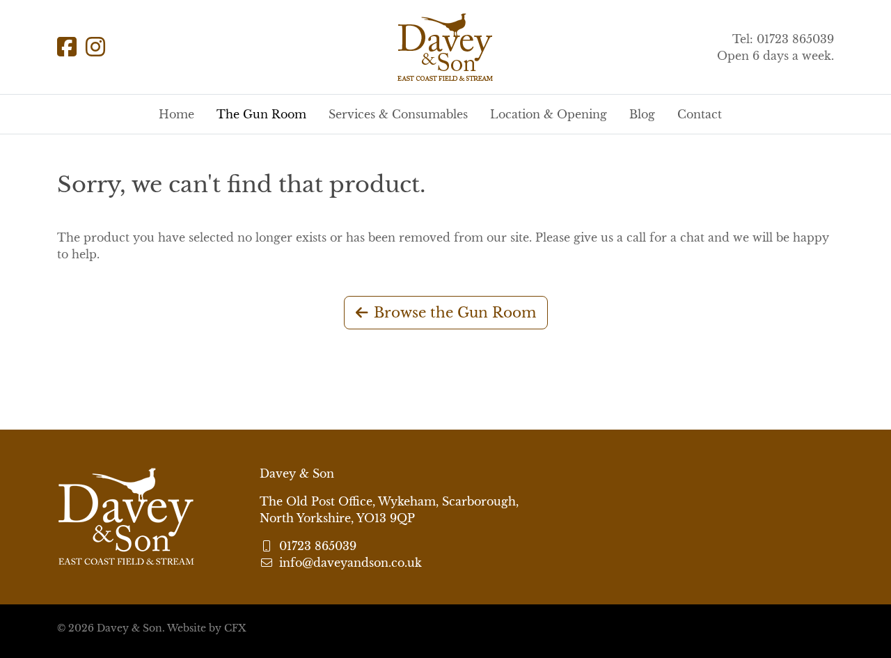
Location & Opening (548, 114)
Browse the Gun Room (455, 312)
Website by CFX (206, 628)
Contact (699, 114)
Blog (642, 114)
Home (176, 114)
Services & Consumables (398, 114)
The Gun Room (261, 114)
